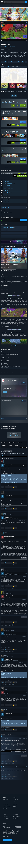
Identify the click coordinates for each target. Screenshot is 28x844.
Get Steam (15, 814)
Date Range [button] (3, 445)
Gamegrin (4, 279)
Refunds (4, 823)
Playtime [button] (10, 445)
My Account (15, 820)
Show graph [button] (23, 447)
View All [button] (25, 246)
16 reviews (6, 493)
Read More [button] (23, 557)
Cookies (4, 820)
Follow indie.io (8, 388)
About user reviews (4, 428)
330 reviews (12, 514)
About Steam (5, 799)
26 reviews (6, 570)
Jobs (14, 801)
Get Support (15, 818)
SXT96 (5, 569)
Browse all (23, 170)
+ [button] (25, 61)
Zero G (5, 709)
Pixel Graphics (12, 61)
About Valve (15, 799)
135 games (6, 656)
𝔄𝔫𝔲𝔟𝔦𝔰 (5, 655)
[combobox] (14, 2)
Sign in (2, 91)
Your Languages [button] (8, 451)
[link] (15, 105)
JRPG (18, 61)
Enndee (5, 688)
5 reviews (5, 462)
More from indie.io (11, 380)
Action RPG (3, 61)
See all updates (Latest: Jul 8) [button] (9, 270)
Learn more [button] (23, 220)
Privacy (4, 814)
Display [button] (16, 445)
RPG (22, 61)
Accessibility (5, 816)
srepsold (6, 591)
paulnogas (6, 491)
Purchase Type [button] (12, 442)
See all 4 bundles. (4, 167)
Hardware (15, 804)
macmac (6, 629)
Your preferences (12, 428)
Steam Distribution (6, 806)
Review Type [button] (3, 442)
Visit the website (4, 233)
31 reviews (11, 593)
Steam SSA (5, 801)
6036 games (6, 630)
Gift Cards (5, 808)
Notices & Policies (6, 818)
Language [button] (20, 442)
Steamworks (5, 804)
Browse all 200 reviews (14, 783)
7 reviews (5, 689)
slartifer (5, 532)
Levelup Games (12, 48)
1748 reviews (12, 630)
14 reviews (11, 656)
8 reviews (5, 711)
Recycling (15, 806)
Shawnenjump (7, 460)
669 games (6, 593)
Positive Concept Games (10, 46)
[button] (3, 5)
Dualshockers (5, 285)
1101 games (6, 514)
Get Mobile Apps (7, 840)
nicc (5, 513)
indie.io (6, 48)
